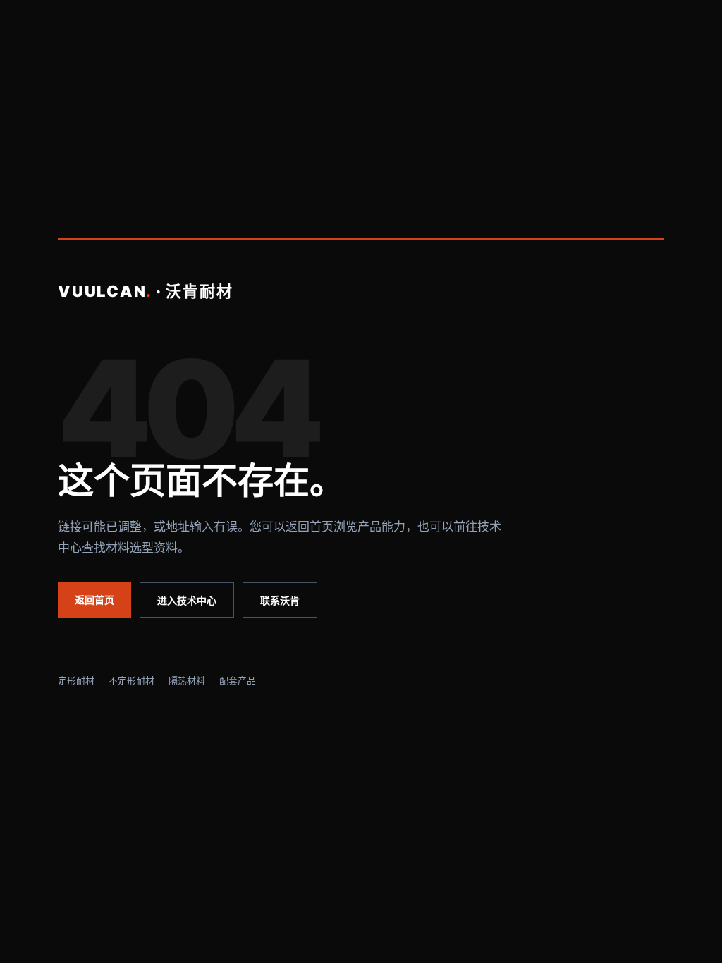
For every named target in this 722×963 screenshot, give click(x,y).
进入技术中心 (186, 600)
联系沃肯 (280, 600)
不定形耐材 (131, 680)
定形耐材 (76, 680)
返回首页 (94, 600)
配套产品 (237, 680)
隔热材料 (187, 680)
